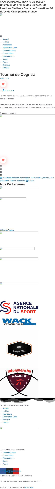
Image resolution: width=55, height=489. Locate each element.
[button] (27, 36)
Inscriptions (7, 45)
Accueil (6, 39)
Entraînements (8, 56)
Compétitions (8, 53)
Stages (5, 59)
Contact (6, 68)
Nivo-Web (29, 488)
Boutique (6, 65)
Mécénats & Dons (10, 48)
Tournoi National (9, 50)
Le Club (6, 42)
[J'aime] (3, 84)
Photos (5, 62)
